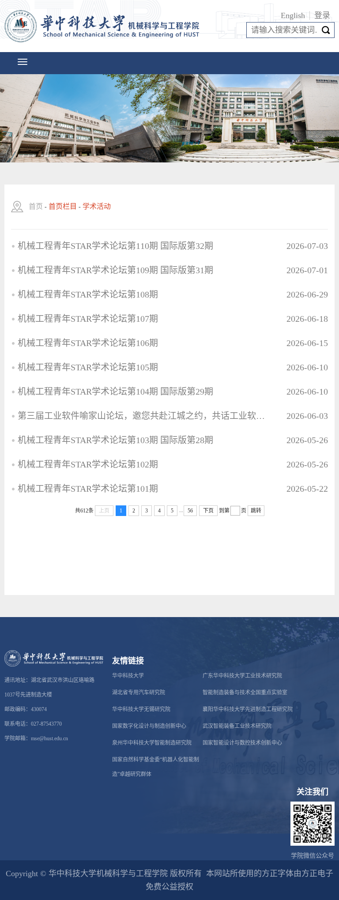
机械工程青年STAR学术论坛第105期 (88, 367)
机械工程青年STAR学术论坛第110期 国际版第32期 (115, 246)
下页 (208, 511)
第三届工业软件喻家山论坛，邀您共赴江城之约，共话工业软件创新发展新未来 (142, 416)
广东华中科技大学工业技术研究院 (242, 676)
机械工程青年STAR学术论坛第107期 (88, 319)
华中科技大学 (128, 676)
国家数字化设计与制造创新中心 (149, 726)
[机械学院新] (103, 26)
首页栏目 (63, 206)
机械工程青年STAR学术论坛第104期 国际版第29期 (115, 391)
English (293, 15)
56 (190, 511)
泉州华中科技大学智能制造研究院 (152, 743)
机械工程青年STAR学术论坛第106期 (88, 343)
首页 (36, 206)
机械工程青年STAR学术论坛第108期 (88, 294)
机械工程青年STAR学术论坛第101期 (88, 488)
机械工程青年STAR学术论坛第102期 (88, 464)
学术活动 (97, 206)
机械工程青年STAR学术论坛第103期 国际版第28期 (115, 440)
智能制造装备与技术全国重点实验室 (245, 692)
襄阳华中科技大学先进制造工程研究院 (248, 709)
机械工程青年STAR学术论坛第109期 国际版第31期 (115, 270)
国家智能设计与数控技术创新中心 (242, 743)
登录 (322, 15)
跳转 (256, 511)
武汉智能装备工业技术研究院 (237, 726)
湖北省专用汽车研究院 (138, 692)
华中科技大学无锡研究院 (141, 709)
